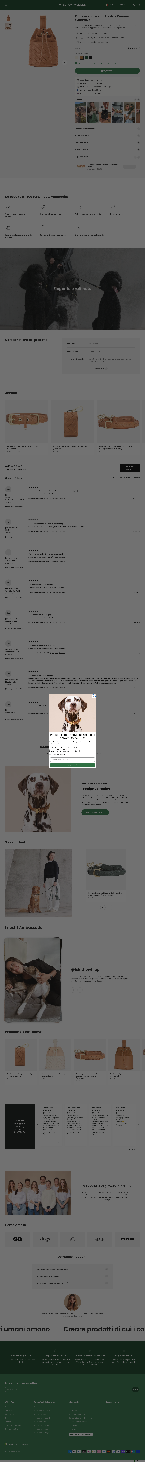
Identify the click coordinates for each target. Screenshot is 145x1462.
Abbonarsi (72, 765)
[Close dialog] (94, 696)
